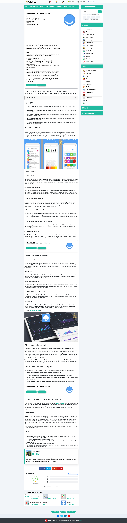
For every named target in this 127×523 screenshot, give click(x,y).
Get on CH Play (41, 85)
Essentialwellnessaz (94, 19)
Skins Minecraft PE (95, 14)
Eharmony (93, 16)
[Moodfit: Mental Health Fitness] (69, 27)
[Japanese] (91, 1)
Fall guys (88, 14)
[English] (89, 1)
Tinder (85, 16)
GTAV (84, 14)
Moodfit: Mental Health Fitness (38, 14)
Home (26, 6)
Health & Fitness (34, 6)
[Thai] (93, 1)
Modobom (80, 520)
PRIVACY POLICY (71, 511)
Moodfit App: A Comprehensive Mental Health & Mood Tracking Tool (57, 6)
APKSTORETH (86, 19)
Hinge (88, 16)
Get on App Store (31, 85)
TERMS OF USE (55, 511)
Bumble (98, 16)
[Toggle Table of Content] (75, 98)
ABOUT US (63, 511)
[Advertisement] (43, 34)
